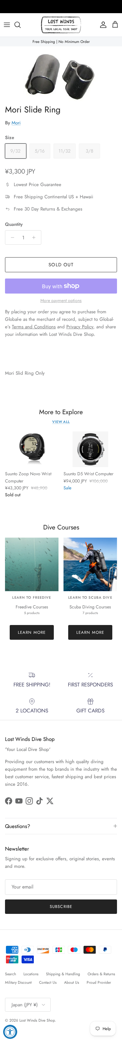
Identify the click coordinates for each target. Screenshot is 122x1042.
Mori (16, 122)
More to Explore (61, 412)
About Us (71, 982)
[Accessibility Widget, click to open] (10, 1032)
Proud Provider (99, 982)
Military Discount (18, 982)
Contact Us (48, 982)
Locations (30, 974)
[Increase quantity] (35, 237)
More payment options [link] (61, 300)
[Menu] (7, 25)
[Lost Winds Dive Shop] (61, 25)
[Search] (21, 25)
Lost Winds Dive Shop (37, 1020)
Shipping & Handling (63, 974)
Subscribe (61, 906)
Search (10, 974)
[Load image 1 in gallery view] (61, 74)
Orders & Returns (101, 974)
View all (61, 421)
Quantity (14, 224)
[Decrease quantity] (10, 237)
